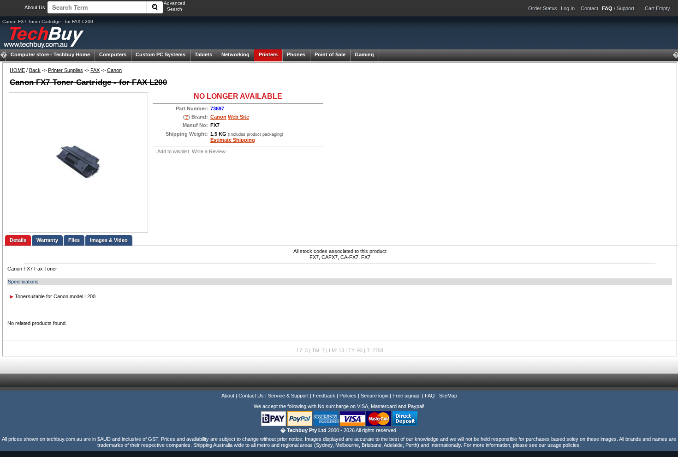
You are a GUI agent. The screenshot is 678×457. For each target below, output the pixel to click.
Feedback (324, 395)
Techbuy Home (50, 54)
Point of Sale (330, 54)
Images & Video (109, 240)
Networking (235, 54)
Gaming (364, 54)
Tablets (203, 54)
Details (18, 240)
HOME (17, 70)
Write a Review (209, 151)
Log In (568, 8)
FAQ (430, 395)
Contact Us (251, 395)
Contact (589, 8)
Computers (112, 54)
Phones (296, 54)
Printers (268, 54)
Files (74, 240)
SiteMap (448, 395)
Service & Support (288, 395)
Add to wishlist (173, 151)
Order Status (542, 8)
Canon (114, 70)
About (227, 395)
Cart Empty (657, 8)
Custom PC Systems (160, 54)
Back (35, 70)
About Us (34, 7)
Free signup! (407, 395)
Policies (348, 395)
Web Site (238, 117)
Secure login (374, 395)
